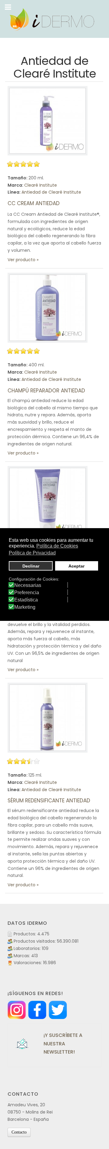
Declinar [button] (30, 566)
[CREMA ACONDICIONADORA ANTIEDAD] (47, 501)
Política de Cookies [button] (57, 545)
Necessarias (27, 585)
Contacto (19, 1132)
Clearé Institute (40, 185)
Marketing (24, 607)
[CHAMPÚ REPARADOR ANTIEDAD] (47, 308)
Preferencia (26, 592)
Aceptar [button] (76, 566)
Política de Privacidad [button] (32, 552)
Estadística (26, 600)
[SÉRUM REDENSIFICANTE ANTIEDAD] (47, 717)
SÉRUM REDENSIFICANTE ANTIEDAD (49, 800)
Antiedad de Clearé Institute (51, 192)
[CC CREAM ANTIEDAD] (47, 121)
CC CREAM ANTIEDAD (34, 203)
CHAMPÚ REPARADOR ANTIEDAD (46, 390)
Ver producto (21, 260)
